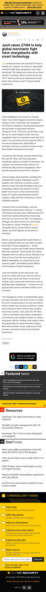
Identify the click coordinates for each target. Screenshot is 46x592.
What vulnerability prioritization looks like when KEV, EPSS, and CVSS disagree (21, 451)
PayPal (35, 225)
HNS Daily (11, 507)
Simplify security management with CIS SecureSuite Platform (21, 426)
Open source (13, 549)
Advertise (36, 581)
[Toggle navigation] (43, 13)
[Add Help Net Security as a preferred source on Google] (42, 40)
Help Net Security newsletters (19, 2)
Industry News (13, 33)
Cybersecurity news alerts (20, 530)
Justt (4, 63)
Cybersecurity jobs (16, 540)
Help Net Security (33, 577)
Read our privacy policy (15, 581)
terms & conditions (13, 567)
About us (28, 581)
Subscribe (38, 559)
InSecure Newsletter (17, 522)
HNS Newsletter (15, 514)
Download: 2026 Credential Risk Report (19, 404)
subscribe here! (34, 7)
